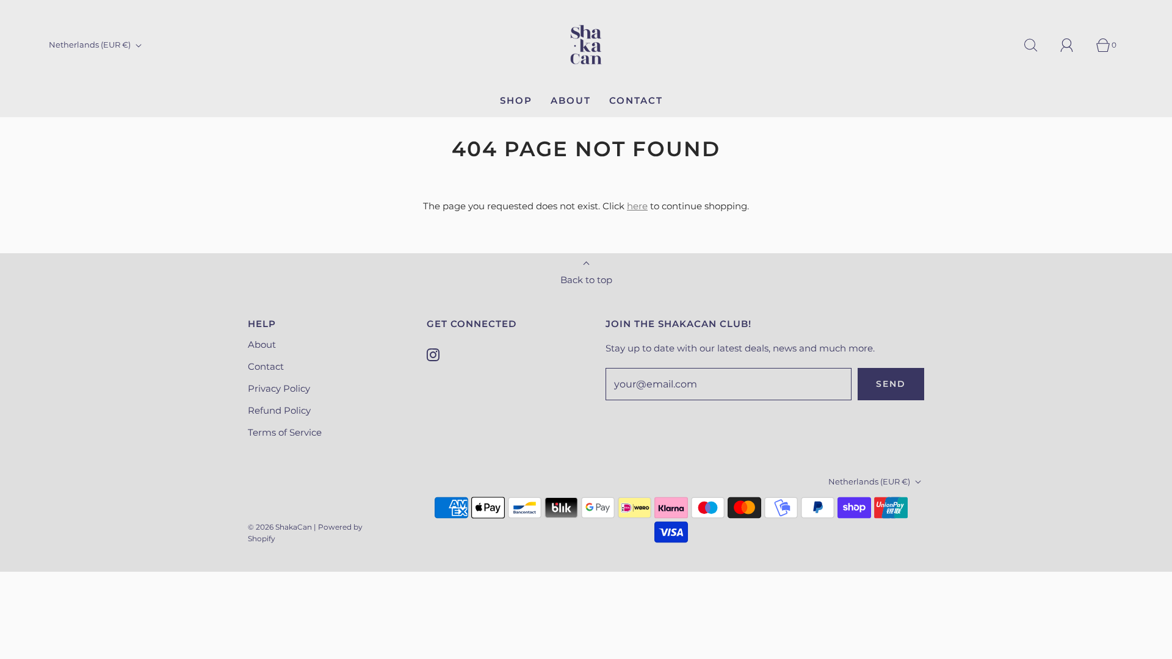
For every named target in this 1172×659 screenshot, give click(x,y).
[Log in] (1073, 45)
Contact (636, 100)
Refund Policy (279, 410)
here (637, 206)
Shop (516, 100)
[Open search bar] (1037, 45)
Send (891, 383)
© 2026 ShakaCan (280, 526)
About (571, 100)
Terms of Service (285, 432)
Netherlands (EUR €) (90, 44)
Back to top (586, 280)
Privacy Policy (279, 388)
